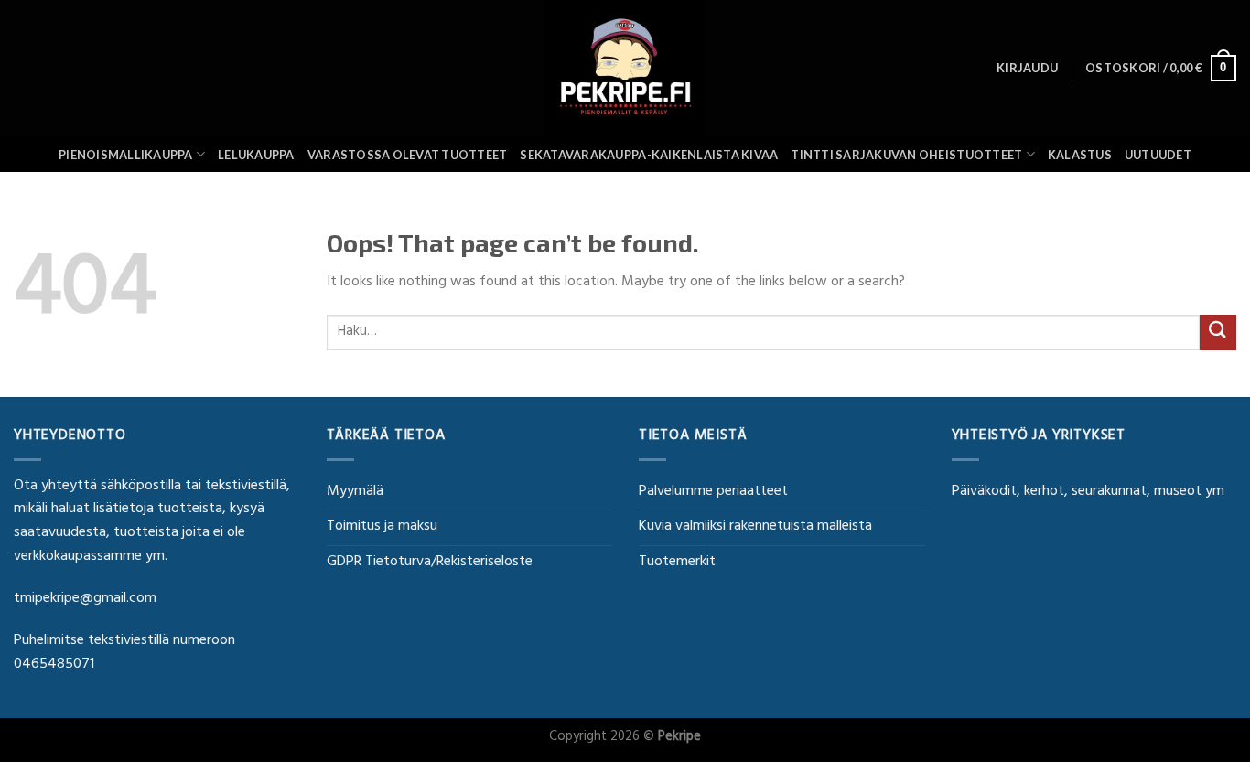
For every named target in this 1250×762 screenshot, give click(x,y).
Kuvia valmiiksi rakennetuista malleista (755, 527)
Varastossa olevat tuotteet (407, 154)
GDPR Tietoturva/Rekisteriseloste (430, 562)
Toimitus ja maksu (382, 527)
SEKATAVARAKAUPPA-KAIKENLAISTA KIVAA (649, 154)
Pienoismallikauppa (126, 154)
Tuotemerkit (677, 562)
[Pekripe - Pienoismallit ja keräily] (625, 68)
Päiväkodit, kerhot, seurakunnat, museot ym (1088, 492)
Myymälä (355, 492)
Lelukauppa (256, 154)
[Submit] (1218, 332)
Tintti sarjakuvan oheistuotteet (906, 154)
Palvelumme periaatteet (713, 492)
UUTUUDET (1158, 154)
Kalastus (1080, 154)
